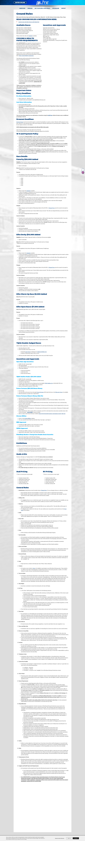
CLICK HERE (30, 412)
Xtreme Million (27, 418)
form (34, 568)
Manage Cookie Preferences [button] (59, 838)
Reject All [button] (69, 838)
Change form (44, 490)
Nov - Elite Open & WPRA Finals (42, 8)
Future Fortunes (40, 392)
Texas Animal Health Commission (26, 55)
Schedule (28, 190)
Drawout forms (19, 122)
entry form (27, 351)
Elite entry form (58, 392)
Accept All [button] (75, 838)
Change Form (52, 208)
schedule (30, 35)
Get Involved (55, 8)
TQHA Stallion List (49, 383)
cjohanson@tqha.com (42, 351)
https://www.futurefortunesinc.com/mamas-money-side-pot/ (52, 413)
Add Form (50, 115)
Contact (63, 8)
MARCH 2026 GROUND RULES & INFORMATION (29, 22)
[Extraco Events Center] (42, 2)
